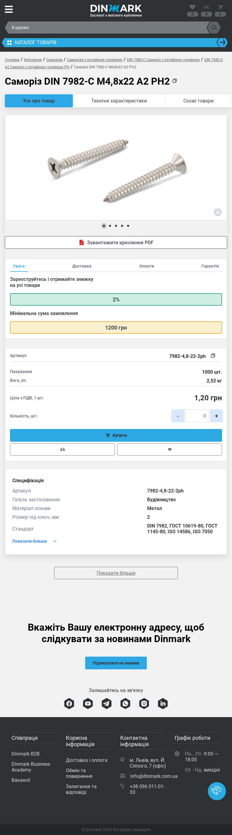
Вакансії (20, 780)
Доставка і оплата (87, 760)
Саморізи (54, 60)
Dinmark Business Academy (30, 767)
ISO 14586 (179, 531)
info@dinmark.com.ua (154, 776)
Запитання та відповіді (81, 789)
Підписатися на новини (116, 663)
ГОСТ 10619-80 (186, 526)
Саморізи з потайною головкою (94, 60)
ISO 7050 (203, 531)
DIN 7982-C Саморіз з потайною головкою (163, 60)
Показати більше (116, 573)
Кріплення (33, 60)
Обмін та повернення (79, 773)
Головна (12, 60)
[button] (104, 225)
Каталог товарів (35, 42)
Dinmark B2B (25, 754)
